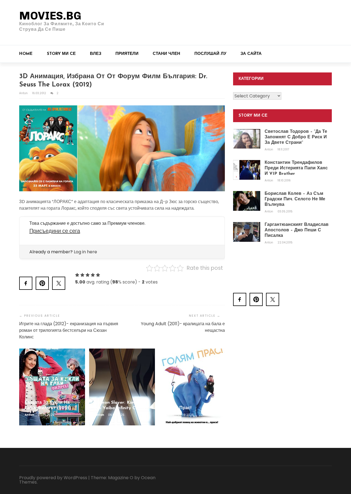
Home (26, 54)
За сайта (251, 54)
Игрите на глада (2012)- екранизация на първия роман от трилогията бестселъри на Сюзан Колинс (68, 330)
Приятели (126, 54)
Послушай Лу (210, 54)
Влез (95, 54)
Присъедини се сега (54, 231)
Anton (24, 93)
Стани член (166, 54)
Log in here (85, 252)
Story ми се (61, 54)
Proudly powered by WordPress (53, 478)
